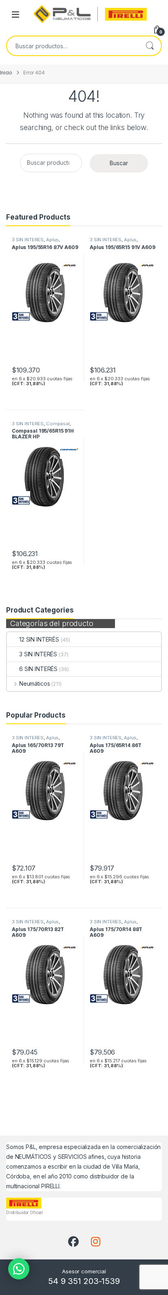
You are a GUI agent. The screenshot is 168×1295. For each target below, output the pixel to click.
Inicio (6, 73)
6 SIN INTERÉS (38, 668)
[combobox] (72, 45)
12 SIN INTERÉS (39, 639)
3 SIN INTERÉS (38, 654)
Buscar (149, 45)
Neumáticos (34, 683)
